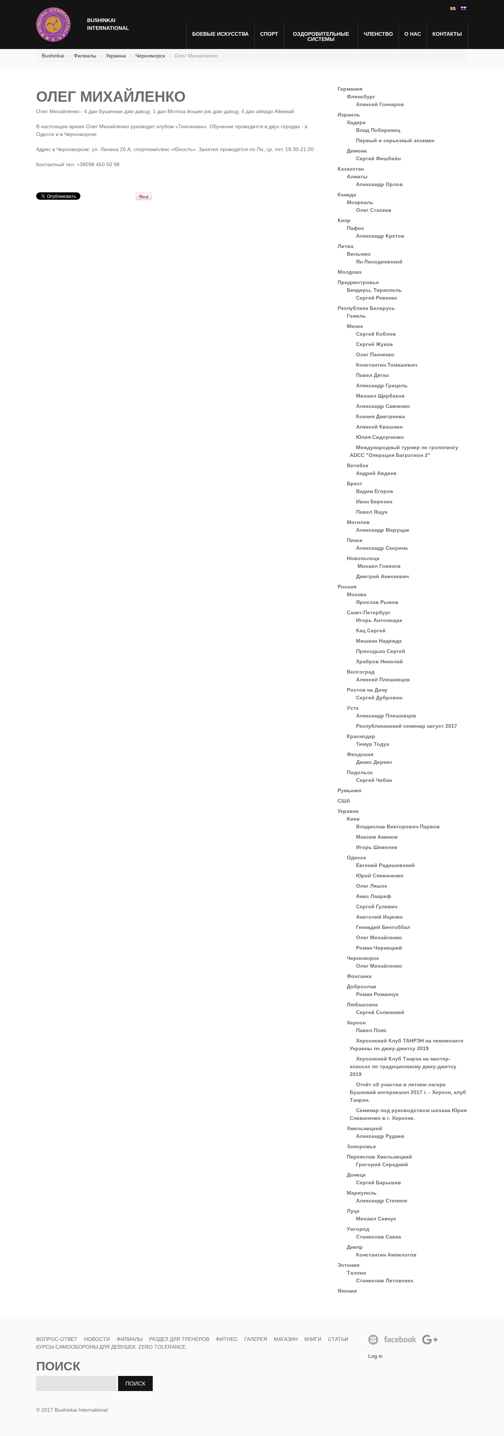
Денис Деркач (374, 762)
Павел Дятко (372, 375)
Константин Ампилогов (386, 1255)
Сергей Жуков (374, 344)
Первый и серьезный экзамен (395, 140)
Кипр (344, 220)
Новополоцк (363, 558)
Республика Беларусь (366, 308)
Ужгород (358, 1229)
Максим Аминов (377, 837)
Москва (356, 594)
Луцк (353, 1211)
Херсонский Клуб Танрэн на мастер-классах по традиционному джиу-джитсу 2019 (403, 1066)
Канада (347, 195)
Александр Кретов (380, 236)
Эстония (348, 1265)
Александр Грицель (382, 385)
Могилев (358, 522)
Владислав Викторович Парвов (398, 826)
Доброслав (361, 986)
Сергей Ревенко (376, 298)
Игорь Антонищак (379, 620)
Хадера (356, 122)
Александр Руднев (380, 1136)
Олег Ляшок (371, 886)
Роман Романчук (377, 994)
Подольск (360, 772)
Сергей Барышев (378, 1182)
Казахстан (351, 169)
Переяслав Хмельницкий (379, 1157)
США (344, 801)
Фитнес (227, 1339)
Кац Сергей (371, 630)
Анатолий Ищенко (379, 917)
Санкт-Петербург (369, 612)
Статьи (338, 1339)
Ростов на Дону (367, 690)
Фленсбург (361, 96)
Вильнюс (359, 254)
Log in (375, 1356)
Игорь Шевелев (376, 847)
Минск (355, 326)
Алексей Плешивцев (383, 679)
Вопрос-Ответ (56, 1339)
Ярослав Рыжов (377, 602)
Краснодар (361, 736)
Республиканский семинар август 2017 (406, 726)
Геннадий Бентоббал (383, 927)
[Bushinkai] (53, 24)
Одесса (356, 857)
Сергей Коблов (376, 334)
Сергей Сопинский (380, 1012)
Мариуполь (362, 1193)
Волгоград (360, 672)
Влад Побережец (378, 130)
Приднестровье (358, 282)
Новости (97, 1339)
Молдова (350, 272)
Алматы (357, 176)
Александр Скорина (382, 548)
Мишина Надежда (379, 641)
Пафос (355, 228)
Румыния (349, 790)
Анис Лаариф (373, 896)
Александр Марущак (382, 530)
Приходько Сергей (380, 651)
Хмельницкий (364, 1128)
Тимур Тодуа (372, 744)
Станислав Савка (378, 1237)
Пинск (354, 540)
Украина (116, 56)
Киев (353, 819)
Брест (354, 483)
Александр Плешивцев (386, 716)
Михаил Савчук (376, 1219)
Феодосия (360, 754)
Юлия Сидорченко (380, 437)
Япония (347, 1291)
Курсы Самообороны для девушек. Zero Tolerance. (111, 1347)
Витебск (357, 465)
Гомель (356, 316)
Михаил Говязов (378, 566)
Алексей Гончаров (380, 104)
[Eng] (452, 8)
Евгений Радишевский (385, 865)
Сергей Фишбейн (378, 158)
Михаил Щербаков (380, 396)
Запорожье (361, 1146)
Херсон (356, 1023)
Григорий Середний (382, 1164)
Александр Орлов (379, 184)
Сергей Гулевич (376, 906)
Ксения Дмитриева (380, 416)
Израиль (349, 115)
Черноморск (150, 56)
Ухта (353, 708)
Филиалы (85, 56)
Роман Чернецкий (379, 948)
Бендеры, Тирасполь (374, 290)
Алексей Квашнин (379, 427)
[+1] (119, 196)
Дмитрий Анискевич (382, 576)
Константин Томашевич (386, 365)
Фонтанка (359, 976)
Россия (347, 587)
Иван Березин (374, 501)
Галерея (255, 1339)
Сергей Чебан (374, 780)
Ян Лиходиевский (379, 262)
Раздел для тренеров (179, 1339)
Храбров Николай (379, 661)
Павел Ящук (371, 512)
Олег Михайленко (379, 937)
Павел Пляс (371, 1030)
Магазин (286, 1339)
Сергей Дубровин (379, 697)
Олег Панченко (375, 354)
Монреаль (360, 202)
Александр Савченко (383, 406)
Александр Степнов (381, 1200)
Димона (357, 151)
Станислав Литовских (385, 1280)
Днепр (355, 1247)
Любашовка (362, 1004)
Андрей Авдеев (376, 473)
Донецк (356, 1175)
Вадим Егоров (374, 491)
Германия (350, 89)
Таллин (356, 1273)
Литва (345, 246)
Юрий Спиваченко (380, 875)
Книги (312, 1339)
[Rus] (463, 8)
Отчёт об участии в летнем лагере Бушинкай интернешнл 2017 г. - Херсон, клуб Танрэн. (408, 1092)
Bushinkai (53, 56)
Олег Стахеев (373, 210)
